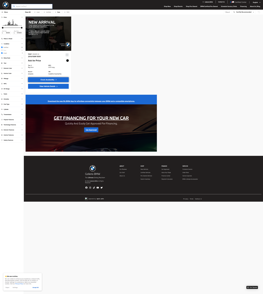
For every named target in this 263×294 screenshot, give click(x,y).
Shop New (167, 6)
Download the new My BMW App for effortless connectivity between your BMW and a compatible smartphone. (91, 101)
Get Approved (165, 169)
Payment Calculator (167, 179)
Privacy (185, 199)
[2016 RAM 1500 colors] (67, 60)
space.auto (100, 198)
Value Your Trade (166, 172)
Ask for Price (34, 60)
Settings (15, 287)
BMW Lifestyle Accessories (190, 179)
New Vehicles (144, 169)
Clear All (28, 12)
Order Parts (185, 172)
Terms (191, 199)
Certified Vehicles (145, 172)
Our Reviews (123, 169)
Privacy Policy (19, 284)
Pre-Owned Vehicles (146, 176)
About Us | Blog (255, 6)
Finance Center (165, 176)
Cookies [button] (197, 199)
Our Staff (122, 172)
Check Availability (47, 80)
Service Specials (187, 176)
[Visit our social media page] (86, 187)
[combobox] (30, 6)
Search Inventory (145, 179)
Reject (7, 287)
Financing (243, 6)
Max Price (16, 31)
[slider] (3, 28)
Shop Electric (178, 6)
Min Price (4, 31)
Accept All (36, 287)
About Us (122, 176)
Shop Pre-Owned (191, 6)
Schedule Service (187, 169)
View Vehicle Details (47, 86)
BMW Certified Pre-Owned (209, 6)
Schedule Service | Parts (229, 6)
